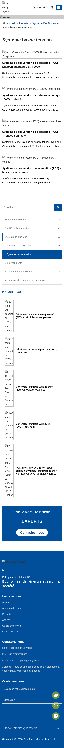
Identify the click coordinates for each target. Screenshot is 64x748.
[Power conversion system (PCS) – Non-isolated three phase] (32, 123)
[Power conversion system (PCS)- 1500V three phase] (32, 89)
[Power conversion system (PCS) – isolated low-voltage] (32, 160)
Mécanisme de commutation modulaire (25, 280)
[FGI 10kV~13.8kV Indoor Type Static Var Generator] (9, 388)
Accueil (10, 23)
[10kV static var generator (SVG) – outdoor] (9, 351)
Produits (23, 23)
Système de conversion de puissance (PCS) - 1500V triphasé (31, 97)
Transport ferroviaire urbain (19, 271)
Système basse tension (19, 254)
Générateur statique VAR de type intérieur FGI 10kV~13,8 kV (34, 388)
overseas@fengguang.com (24, 660)
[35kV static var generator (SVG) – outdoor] (9, 425)
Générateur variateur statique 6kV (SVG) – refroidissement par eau (35, 316)
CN (39, 7)
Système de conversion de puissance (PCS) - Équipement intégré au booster (31, 64)
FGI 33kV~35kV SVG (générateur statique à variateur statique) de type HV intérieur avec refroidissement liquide (36, 470)
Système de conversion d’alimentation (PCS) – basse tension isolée (31, 170)
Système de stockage (45, 23)
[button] (31, 219)
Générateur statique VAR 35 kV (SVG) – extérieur (33, 425)
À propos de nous (11, 608)
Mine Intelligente (13, 263)
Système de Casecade (19, 245)
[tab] (32, 219)
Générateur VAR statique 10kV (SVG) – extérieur (36, 351)
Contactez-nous (32, 532)
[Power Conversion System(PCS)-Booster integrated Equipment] (32, 54)
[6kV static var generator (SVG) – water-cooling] (9, 316)
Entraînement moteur (16, 219)
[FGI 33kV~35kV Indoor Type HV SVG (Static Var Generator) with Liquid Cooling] (9, 470)
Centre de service (11, 626)
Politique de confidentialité (16, 577)
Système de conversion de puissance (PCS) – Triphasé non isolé (31, 133)
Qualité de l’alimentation (17, 228)
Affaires (6, 620)
